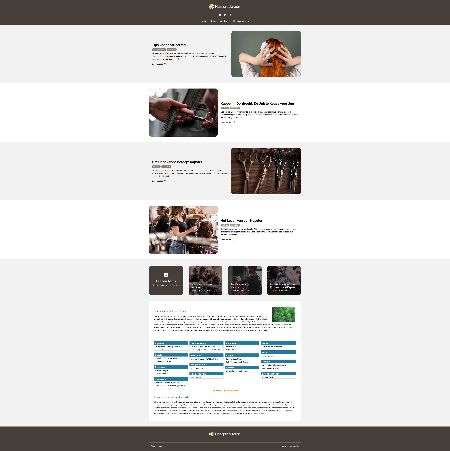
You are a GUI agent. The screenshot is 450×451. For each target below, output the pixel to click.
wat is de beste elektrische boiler (203, 346)
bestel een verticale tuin (270, 368)
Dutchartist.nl (231, 350)
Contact (224, 21)
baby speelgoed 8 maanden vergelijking (205, 350)
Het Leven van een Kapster (241, 221)
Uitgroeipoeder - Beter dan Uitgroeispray (170, 386)
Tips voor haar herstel (169, 45)
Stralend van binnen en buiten (166, 358)
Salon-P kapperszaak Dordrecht (238, 362)
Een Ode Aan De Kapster (240, 286)
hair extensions (267, 356)
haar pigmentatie (197, 368)
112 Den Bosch (267, 377)
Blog (213, 21)
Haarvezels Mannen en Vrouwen (167, 382)
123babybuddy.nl (161, 370)
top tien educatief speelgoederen (274, 365)
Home (203, 21)
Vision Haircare (196, 377)
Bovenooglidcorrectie (163, 361)
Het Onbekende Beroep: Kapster (177, 162)
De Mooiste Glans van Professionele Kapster (283, 286)
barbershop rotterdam (234, 359)
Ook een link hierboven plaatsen (225, 391)
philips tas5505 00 (162, 373)
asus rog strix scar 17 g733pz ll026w (204, 359)
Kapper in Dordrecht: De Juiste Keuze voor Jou (257, 103)
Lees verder (157, 64)
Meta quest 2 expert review (272, 346)
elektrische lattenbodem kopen (237, 371)
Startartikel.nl (231, 346)
